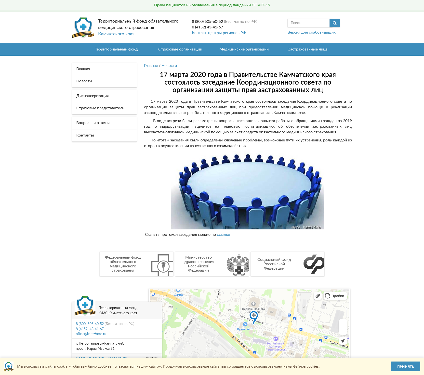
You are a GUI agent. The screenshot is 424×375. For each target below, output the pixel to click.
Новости (169, 66)
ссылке (223, 235)
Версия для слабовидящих (312, 32)
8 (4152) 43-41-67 (207, 27)
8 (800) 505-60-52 (207, 22)
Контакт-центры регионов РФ (219, 33)
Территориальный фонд (116, 49)
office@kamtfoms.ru (91, 334)
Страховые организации (180, 49)
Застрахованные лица (308, 49)
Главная (151, 66)
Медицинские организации (244, 49)
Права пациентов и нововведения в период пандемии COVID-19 (212, 5)
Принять (405, 366)
